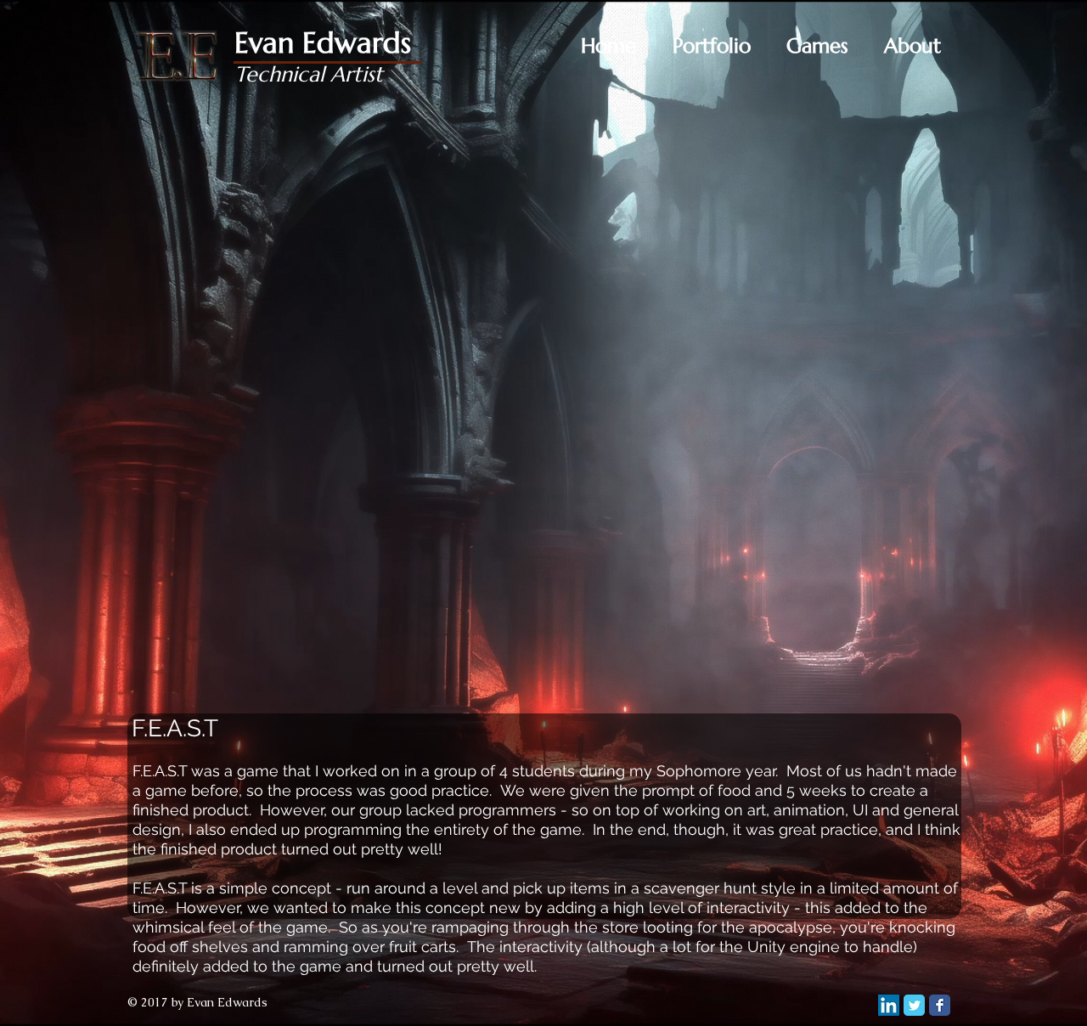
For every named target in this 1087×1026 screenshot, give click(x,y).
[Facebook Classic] (939, 1005)
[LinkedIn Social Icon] (888, 1005)
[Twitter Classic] (914, 1005)
